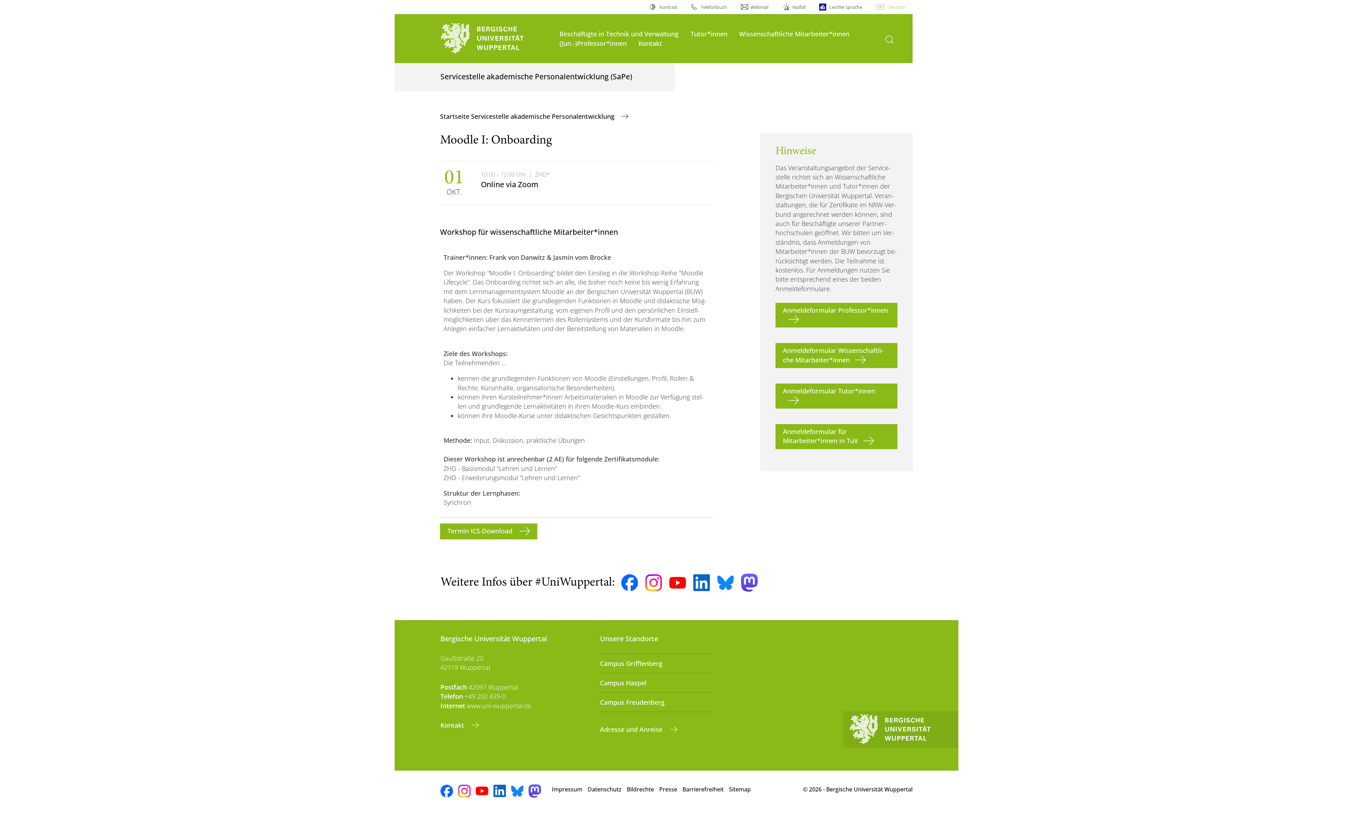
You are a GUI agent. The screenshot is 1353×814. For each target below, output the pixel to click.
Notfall (798, 7)
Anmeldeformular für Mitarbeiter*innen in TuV (820, 436)
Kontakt (650, 43)
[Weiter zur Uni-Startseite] (496, 38)
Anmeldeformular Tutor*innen (829, 391)
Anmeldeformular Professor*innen (835, 310)
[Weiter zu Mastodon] (749, 583)
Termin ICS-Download (480, 531)
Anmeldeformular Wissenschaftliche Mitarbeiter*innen (833, 355)
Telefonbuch (714, 7)
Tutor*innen (709, 33)
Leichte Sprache (845, 7)
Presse (668, 789)
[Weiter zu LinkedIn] (701, 582)
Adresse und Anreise (632, 729)
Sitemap (740, 789)
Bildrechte (640, 789)
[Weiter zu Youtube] (677, 583)
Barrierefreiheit (703, 789)
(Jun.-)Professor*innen (593, 43)
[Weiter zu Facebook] (629, 582)
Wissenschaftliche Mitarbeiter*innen (794, 33)
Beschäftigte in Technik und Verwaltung (619, 33)
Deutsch (897, 7)
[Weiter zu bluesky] (725, 582)
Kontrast (668, 7)
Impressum (567, 789)
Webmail (759, 7)
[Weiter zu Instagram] (653, 582)
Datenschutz (605, 789)
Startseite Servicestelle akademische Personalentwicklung (528, 116)
